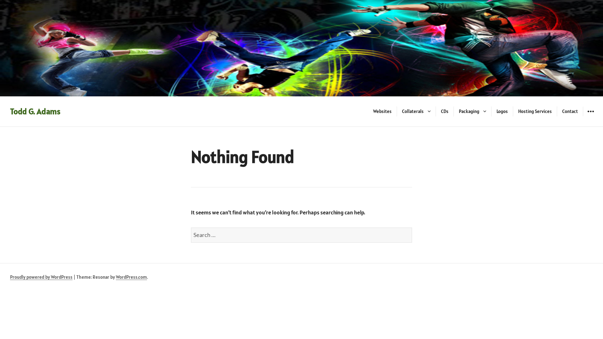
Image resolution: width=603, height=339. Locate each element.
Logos (502, 111)
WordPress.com (131, 277)
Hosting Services (535, 111)
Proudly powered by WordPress (41, 277)
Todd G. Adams (35, 111)
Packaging (469, 111)
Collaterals (413, 111)
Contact (570, 111)
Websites (382, 111)
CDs (444, 111)
